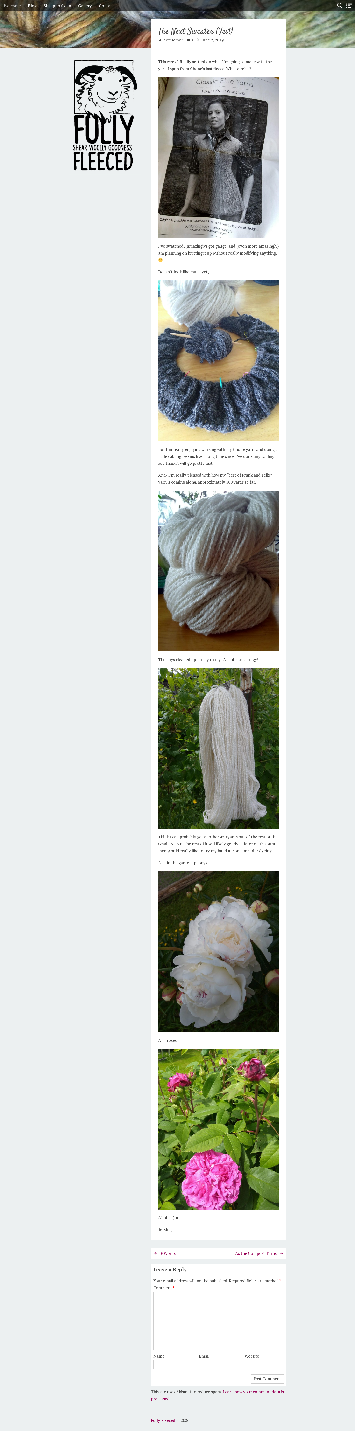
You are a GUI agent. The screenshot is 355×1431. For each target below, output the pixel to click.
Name (158, 1356)
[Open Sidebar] (349, 6)
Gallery (85, 5)
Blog (32, 5)
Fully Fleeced (163, 1420)
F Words (168, 1253)
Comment (163, 1288)
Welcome (12, 5)
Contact (106, 5)
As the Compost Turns (256, 1253)
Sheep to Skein (57, 5)
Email (204, 1356)
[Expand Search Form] (339, 5)
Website (252, 1356)
